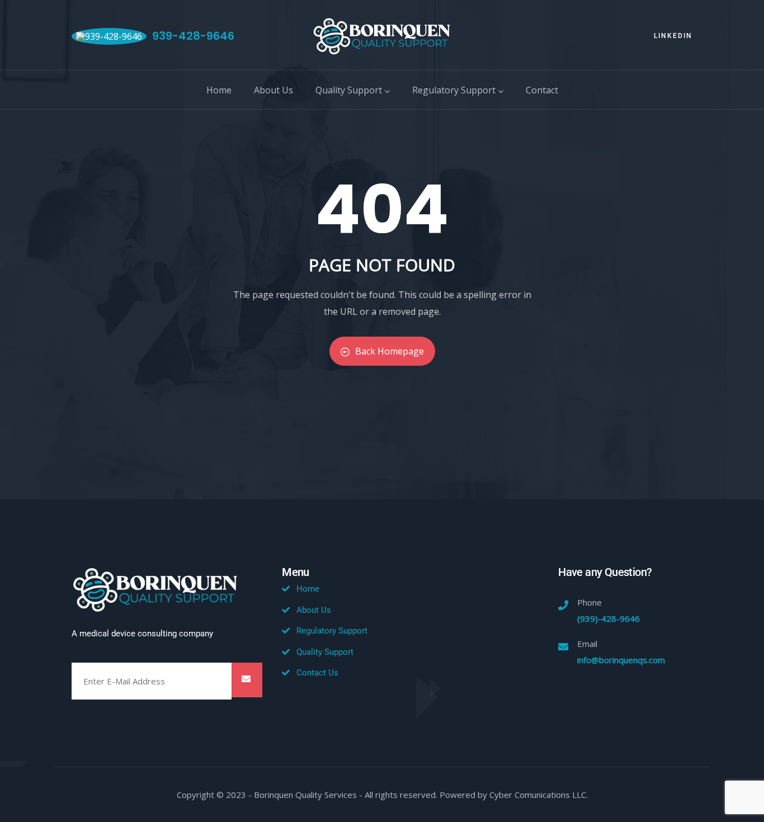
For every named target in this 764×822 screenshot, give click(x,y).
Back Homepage (389, 351)
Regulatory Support (454, 90)
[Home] (382, 36)
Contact (542, 90)
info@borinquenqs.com (621, 659)
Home (219, 90)
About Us (273, 90)
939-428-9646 (193, 36)
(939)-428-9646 (608, 618)
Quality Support (348, 90)
